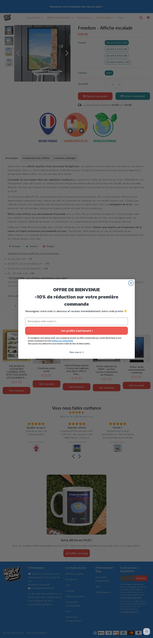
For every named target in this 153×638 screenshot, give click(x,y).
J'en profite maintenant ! (77, 330)
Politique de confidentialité (62, 341)
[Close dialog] (131, 283)
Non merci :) (77, 352)
